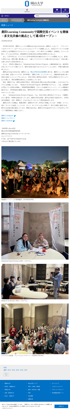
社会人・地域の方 (9, 396)
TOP (67, 408)
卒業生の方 (7, 389)
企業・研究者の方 (9, 393)
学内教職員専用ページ (58, 393)
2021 (26, 370)
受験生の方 (7, 383)
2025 (9, 370)
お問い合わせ (57, 11)
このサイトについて (57, 386)
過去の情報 (6, 374)
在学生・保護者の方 (10, 386)
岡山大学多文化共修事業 (38, 72)
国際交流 (30, 399)
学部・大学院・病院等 (34, 386)
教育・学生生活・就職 (34, 389)
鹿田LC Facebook (7, 121)
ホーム (4, 20)
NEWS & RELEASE (16, 20)
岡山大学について (33, 383)
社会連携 (30, 396)
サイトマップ (55, 383)
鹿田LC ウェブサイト (8, 118)
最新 (5, 370)
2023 (17, 370)
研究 (29, 393)
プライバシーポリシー (58, 389)
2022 (21, 370)
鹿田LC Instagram (7, 116)
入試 (29, 402)
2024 (13, 370)
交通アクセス (65, 11)
